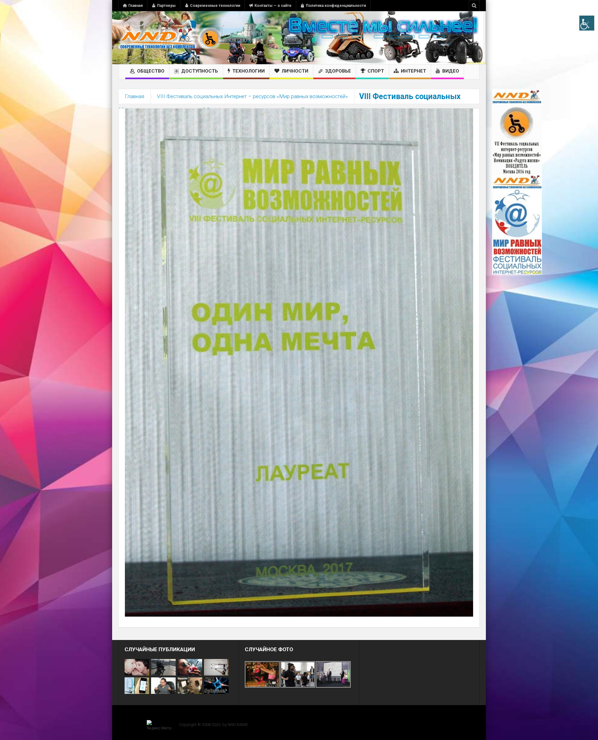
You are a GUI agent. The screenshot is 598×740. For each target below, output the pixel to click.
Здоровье (338, 71)
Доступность (199, 71)
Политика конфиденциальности (336, 5)
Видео (450, 71)
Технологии (248, 71)
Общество (150, 71)
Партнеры (166, 5)
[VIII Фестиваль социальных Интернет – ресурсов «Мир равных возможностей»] (299, 362)
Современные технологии (215, 5)
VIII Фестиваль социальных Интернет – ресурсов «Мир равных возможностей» (252, 96)
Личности (295, 71)
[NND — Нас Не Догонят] (169, 37)
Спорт (376, 71)
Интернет (413, 71)
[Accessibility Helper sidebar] (586, 23)
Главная (135, 5)
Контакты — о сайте (273, 5)
